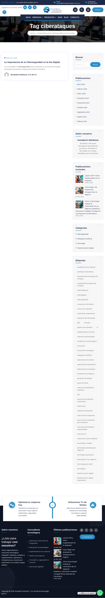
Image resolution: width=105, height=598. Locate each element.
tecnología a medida (84, 443)
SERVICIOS (36, 17)
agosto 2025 (82, 117)
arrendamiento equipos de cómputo (86, 284)
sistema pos (81, 406)
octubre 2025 (82, 107)
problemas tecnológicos (85, 374)
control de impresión (84, 309)
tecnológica (81, 469)
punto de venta (82, 383)
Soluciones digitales (36, 567)
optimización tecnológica (86, 369)
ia (97, 327)
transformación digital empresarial (85, 479)
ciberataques (81, 295)
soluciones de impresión (86, 415)
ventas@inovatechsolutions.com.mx (68, 3)
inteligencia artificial (84, 355)
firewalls (87, 323)
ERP (78, 323)
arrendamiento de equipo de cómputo (87, 277)
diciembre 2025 (83, 98)
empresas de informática (86, 318)
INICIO (28, 17)
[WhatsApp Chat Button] (100, 593)
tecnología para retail (84, 464)
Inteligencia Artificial (84, 239)
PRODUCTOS (49, 17)
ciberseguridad (82, 299)
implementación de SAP (85, 332)
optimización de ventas (85, 360)
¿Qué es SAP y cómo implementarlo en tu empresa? (92, 178)
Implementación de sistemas (39, 551)
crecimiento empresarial (86, 313)
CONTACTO (74, 17)
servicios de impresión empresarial (85, 400)
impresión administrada (85, 336)
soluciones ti (81, 434)
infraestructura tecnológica (87, 341)
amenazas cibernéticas (85, 272)
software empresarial (84, 411)
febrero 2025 (82, 121)
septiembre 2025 (83, 112)
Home (32, 33)
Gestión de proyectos (37, 556)
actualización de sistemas (86, 267)
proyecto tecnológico (84, 378)
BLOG (66, 17)
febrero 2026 (82, 89)
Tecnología (81, 243)
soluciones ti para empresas (87, 438)
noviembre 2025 (83, 103)
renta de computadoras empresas (85, 388)
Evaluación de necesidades (39, 547)
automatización (82, 290)
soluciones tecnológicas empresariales (85, 428)
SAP (78, 394)
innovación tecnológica (85, 350)
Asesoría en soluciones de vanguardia (38, 542)
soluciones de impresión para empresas (86, 421)
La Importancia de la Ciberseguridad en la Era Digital (56, 33)
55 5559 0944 (92, 3)
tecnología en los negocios (86, 459)
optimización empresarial (86, 364)
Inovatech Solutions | (9, 2)
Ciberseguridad (82, 234)
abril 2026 (81, 84)
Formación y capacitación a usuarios (39, 561)
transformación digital (85, 473)
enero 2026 (81, 94)
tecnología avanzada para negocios (86, 449)
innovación (81, 346)
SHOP (60, 17)
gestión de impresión (84, 327)
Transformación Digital (85, 248)
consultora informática (85, 304)
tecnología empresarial (85, 455)
